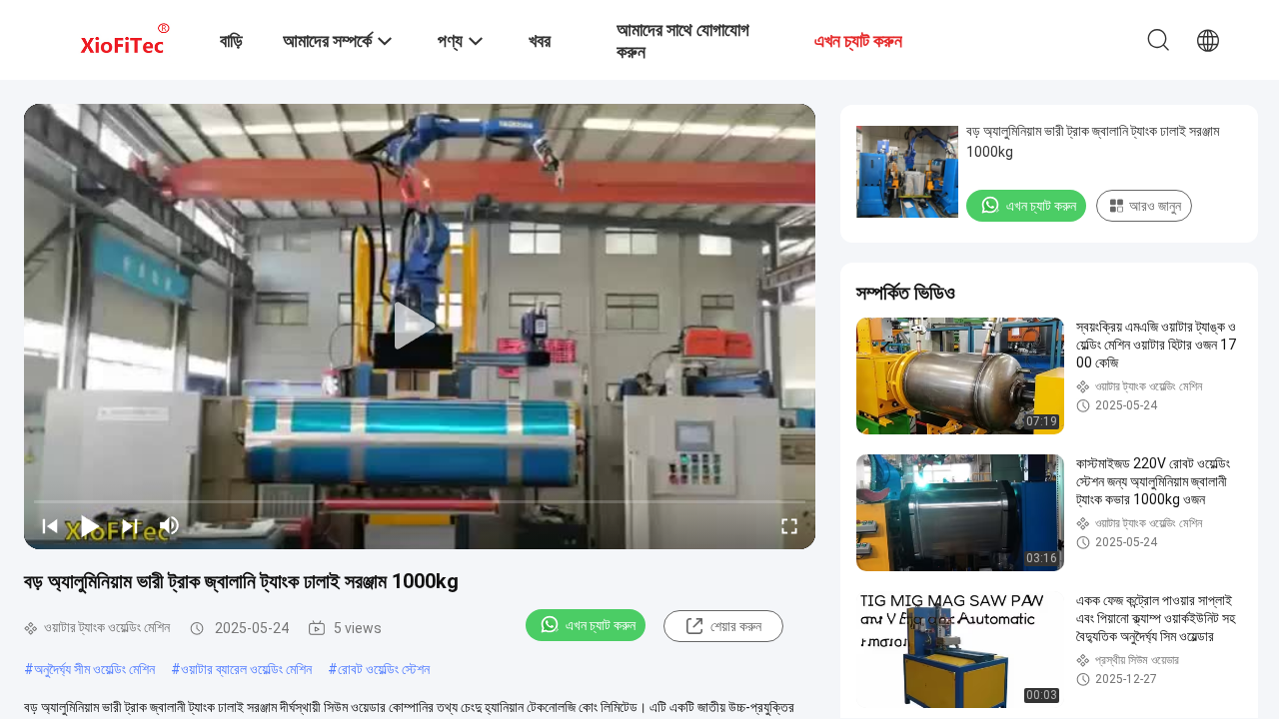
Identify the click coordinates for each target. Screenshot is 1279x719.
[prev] (50, 525)
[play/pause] (90, 525)
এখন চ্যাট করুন (601, 625)
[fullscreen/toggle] (789, 525)
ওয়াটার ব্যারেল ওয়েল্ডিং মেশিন (246, 669)
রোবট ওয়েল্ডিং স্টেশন (384, 669)
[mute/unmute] (170, 525)
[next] (130, 525)
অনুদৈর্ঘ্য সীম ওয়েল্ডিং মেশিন (94, 669)
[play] (420, 327)
